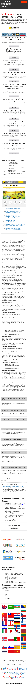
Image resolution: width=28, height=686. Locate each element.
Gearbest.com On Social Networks (12, 219)
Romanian (6, 676)
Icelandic (17, 672)
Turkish (22, 677)
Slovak (17, 676)
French (8, 670)
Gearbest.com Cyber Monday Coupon (13, 228)
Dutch (19, 669)
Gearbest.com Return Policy (11, 215)
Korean (17, 673)
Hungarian (10, 672)
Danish (14, 669)
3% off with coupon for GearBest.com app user (14, 50)
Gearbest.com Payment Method (11, 213)
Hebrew (5, 672)
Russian (12, 676)
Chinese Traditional (22, 668)
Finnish (3, 670)
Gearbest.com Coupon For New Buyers (13, 223)
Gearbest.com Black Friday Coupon (12, 227)
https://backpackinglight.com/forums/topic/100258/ (12, 486)
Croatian (4, 669)
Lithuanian (5, 674)
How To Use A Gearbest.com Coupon (13, 229)
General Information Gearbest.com (12, 208)
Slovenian (23, 676)
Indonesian (23, 672)
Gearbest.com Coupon (9, 221)
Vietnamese (14, 678)
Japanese (11, 673)
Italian (6, 673)
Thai (17, 677)
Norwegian (11, 674)
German (20, 670)
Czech (9, 669)
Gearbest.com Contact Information (12, 216)
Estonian (25, 669)
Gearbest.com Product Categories (12, 210)
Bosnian (23, 667)
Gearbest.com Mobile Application (12, 217)
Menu (24, 2)
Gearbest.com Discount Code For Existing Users (15, 224)
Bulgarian (4, 668)
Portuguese (23, 674)
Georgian (14, 670)
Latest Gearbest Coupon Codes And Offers (14, 225)
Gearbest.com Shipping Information (12, 212)
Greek (25, 670)
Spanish (7, 677)
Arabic (10, 667)
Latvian (22, 673)
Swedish (12, 677)
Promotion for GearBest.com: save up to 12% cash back (14, 62)
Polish (17, 674)
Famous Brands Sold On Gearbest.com (13, 211)
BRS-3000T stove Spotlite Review (9, 484)
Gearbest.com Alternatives (10, 220)
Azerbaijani (16, 667)
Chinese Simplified (12, 668)
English (5, 667)
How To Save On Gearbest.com (11, 230)
